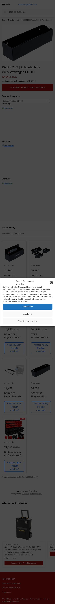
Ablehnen (27, 314)
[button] (51, 282)
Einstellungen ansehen (27, 321)
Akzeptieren (27, 306)
